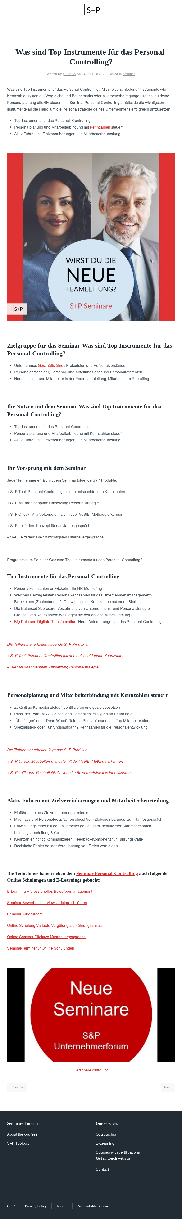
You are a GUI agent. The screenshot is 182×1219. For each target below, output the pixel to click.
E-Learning (105, 1143)
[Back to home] (91, 9)
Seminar (129, 74)
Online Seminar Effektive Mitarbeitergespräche (46, 936)
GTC (11, 1206)
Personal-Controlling (91, 1070)
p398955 (69, 74)
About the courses (22, 1134)
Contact (102, 1169)
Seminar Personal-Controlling (107, 873)
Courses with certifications (118, 1152)
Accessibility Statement (94, 1206)
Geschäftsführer (51, 365)
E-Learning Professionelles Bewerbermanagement (49, 891)
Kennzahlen (100, 127)
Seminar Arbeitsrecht (24, 914)
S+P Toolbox (18, 1143)
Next (167, 1087)
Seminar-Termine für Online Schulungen (40, 948)
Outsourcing (106, 1134)
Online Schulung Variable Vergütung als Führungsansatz (55, 925)
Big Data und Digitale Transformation (45, 621)
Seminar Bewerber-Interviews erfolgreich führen (47, 902)
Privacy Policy (36, 1206)
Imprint (62, 1206)
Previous (17, 1087)
